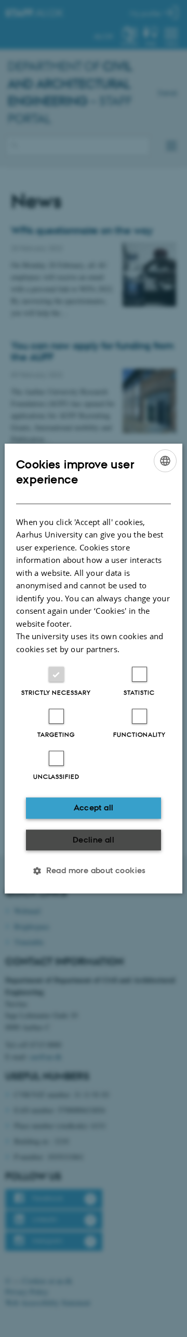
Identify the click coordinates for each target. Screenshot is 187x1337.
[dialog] (93, 669)
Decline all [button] (93, 840)
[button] (93, 870)
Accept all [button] (94, 807)
